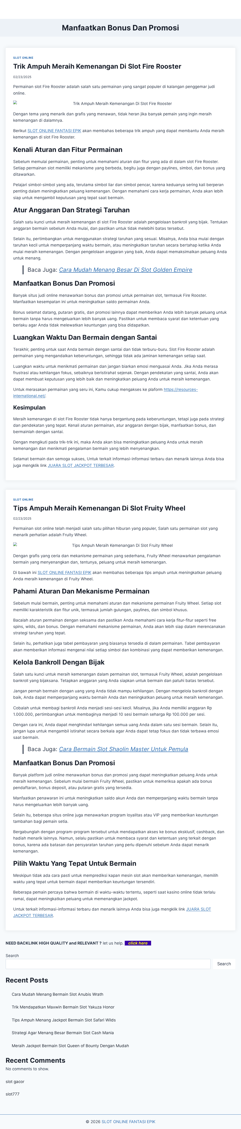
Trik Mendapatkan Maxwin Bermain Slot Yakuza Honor (63, 1007)
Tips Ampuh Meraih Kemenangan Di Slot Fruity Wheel (99, 508)
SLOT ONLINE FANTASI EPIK (128, 1121)
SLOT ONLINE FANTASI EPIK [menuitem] (54, 130)
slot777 (13, 1094)
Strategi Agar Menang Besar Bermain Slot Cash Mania (63, 1032)
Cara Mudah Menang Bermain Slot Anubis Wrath (57, 994)
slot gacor (15, 1081)
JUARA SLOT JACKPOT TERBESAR (81, 465)
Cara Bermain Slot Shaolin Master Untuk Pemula (123, 749)
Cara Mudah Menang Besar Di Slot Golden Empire (125, 269)
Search (12, 955)
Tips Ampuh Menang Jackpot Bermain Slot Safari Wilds (64, 1020)
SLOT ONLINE (23, 57)
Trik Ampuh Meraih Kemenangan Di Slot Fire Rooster (97, 66)
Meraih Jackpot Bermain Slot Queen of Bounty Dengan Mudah (70, 1045)
